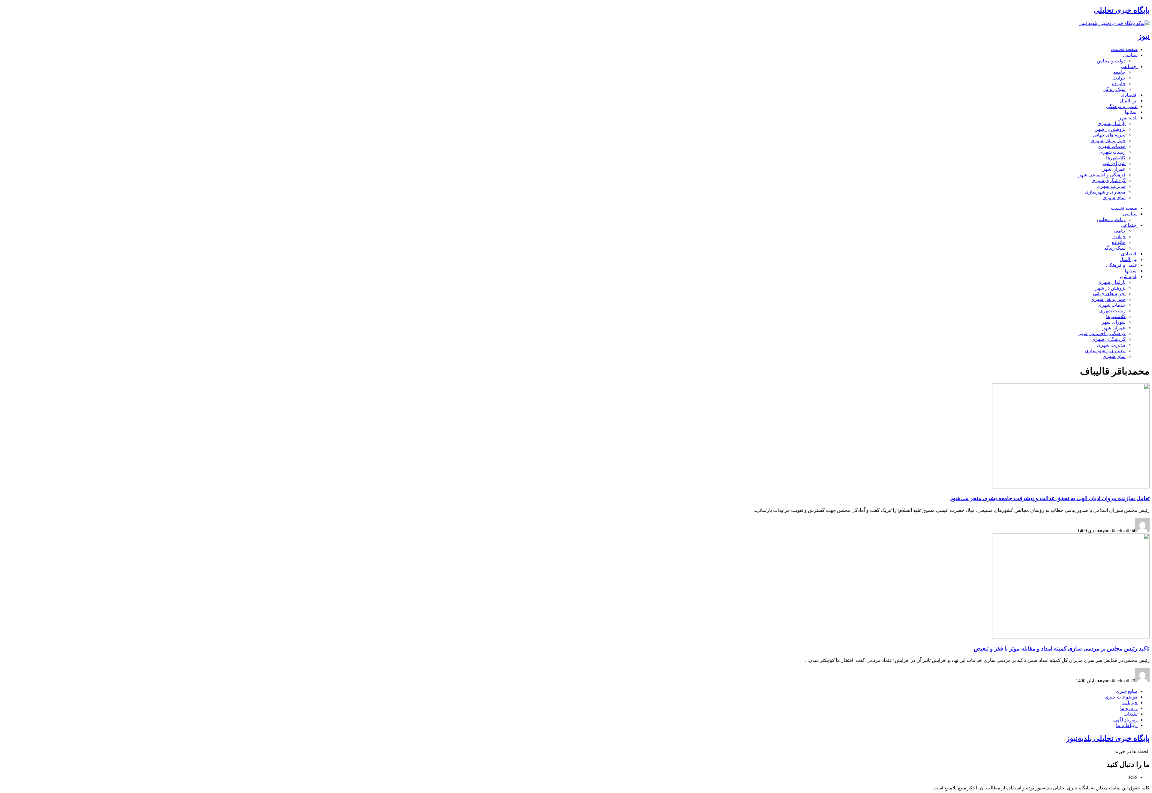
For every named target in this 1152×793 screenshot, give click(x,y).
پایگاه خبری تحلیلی (1122, 10)
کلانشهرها (1116, 157)
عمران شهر (1114, 169)
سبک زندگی (1114, 89)
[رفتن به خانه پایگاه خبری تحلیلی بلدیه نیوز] (1114, 23)
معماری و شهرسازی (1105, 191)
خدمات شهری (1112, 146)
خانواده (1119, 83)
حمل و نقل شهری (1108, 140)
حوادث (1119, 77)
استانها (1131, 112)
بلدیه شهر (1128, 117)
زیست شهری (1112, 152)
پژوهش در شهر (1110, 129)
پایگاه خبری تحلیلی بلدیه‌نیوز (1108, 738)
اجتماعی (1129, 66)
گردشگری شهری (1108, 180)
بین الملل (1129, 100)
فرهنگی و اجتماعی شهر (1102, 174)
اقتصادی (1129, 95)
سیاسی (1130, 55)
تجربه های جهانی (1109, 134)
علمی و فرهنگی (1122, 106)
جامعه (1119, 72)
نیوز (1144, 36)
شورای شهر (1114, 163)
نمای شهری (1114, 197)
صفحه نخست (1124, 49)
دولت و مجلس (1111, 60)
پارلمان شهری (1111, 123)
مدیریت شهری (1111, 186)
